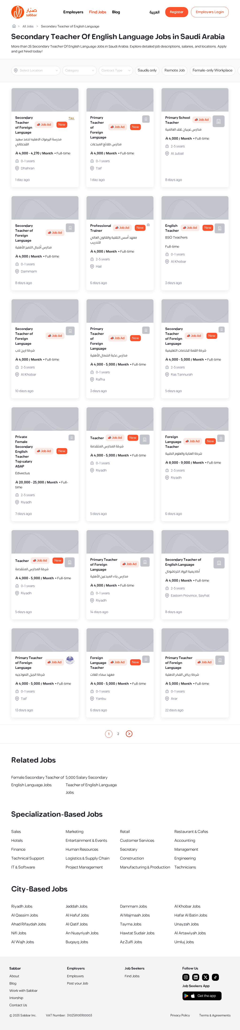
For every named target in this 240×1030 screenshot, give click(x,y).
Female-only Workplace (212, 70)
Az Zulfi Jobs (131, 942)
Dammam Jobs (133, 906)
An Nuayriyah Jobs (82, 933)
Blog (116, 12)
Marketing (74, 832)
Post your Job (77, 983)
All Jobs (28, 26)
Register (177, 12)
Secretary (128, 849)
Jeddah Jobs (76, 906)
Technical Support (27, 858)
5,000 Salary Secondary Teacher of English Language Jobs (91, 785)
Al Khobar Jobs (187, 906)
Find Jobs (97, 12)
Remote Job (175, 70)
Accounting (184, 841)
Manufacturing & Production (145, 867)
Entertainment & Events (86, 841)
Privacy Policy (180, 1015)
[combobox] (40, 70)
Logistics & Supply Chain (87, 858)
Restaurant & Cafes (191, 832)
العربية (155, 12)
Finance (18, 849)
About (14, 976)
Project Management (84, 867)
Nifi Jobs (18, 933)
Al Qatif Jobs (77, 924)
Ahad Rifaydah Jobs (28, 924)
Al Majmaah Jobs (135, 915)
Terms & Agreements (215, 1015)
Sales (16, 832)
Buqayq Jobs (77, 942)
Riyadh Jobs (21, 906)
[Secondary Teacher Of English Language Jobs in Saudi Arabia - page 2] (129, 733)
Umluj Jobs (184, 942)
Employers (73, 12)
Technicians (185, 867)
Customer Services (137, 841)
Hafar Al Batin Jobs (190, 915)
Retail (125, 832)
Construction (132, 858)
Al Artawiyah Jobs (190, 933)
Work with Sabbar (23, 990)
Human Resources (82, 849)
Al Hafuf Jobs (77, 915)
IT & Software (23, 867)
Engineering (185, 858)
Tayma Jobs (130, 924)
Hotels (17, 841)
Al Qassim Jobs (24, 915)
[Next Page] (129, 734)
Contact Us (18, 1005)
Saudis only (147, 70)
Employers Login (210, 12)
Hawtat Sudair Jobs (137, 933)
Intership (16, 998)
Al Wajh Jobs (22, 942)
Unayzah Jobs (186, 924)
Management (186, 849)
